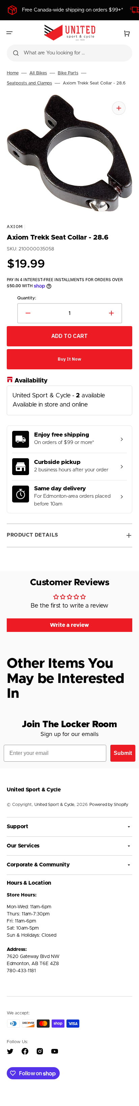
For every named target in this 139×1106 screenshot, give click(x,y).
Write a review (69, 625)
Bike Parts (68, 73)
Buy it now (69, 359)
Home (13, 73)
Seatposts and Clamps (29, 83)
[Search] (15, 53)
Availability (31, 380)
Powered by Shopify (108, 805)
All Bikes (38, 73)
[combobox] (69, 53)
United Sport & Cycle (54, 805)
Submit (123, 753)
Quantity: (26, 298)
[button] (9, 32)
